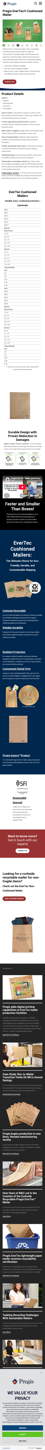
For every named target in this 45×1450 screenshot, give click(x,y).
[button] (41, 1372)
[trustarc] (39, 1448)
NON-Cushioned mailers (14, 898)
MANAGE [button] (22, 1428)
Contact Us (9, 82)
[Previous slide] (6, 30)
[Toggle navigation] (38, 3)
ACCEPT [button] (22, 1434)
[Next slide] (38, 30)
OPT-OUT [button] (22, 1441)
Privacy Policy (6, 1448)
